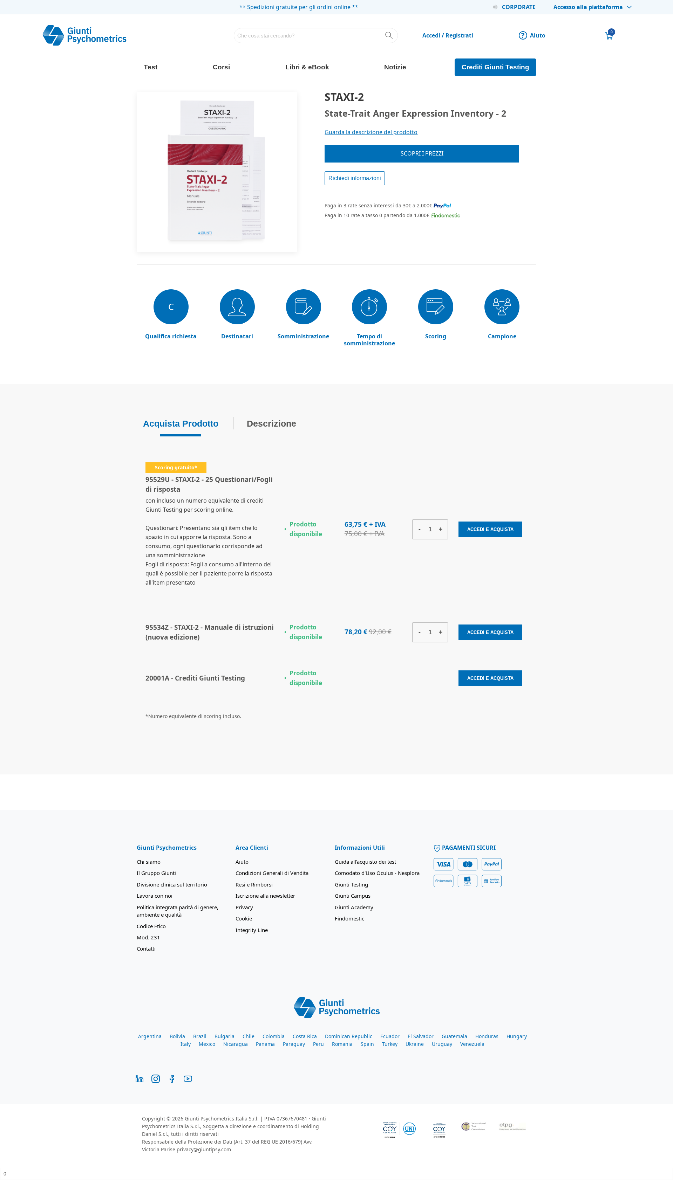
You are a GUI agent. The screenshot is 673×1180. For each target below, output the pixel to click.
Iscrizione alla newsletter (265, 895)
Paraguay (294, 1044)
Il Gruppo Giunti (156, 872)
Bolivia (177, 1036)
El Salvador (421, 1036)
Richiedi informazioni (354, 178)
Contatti (146, 948)
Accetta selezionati (554, 1113)
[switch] (245, 1166)
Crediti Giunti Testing (495, 67)
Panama (265, 1044)
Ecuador (390, 1036)
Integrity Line (252, 929)
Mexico (207, 1044)
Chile (248, 1036)
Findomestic (349, 918)
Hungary (517, 1036)
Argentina (150, 1036)
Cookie (244, 918)
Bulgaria (224, 1036)
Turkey (389, 1044)
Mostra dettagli (414, 1166)
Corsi (221, 67)
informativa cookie (192, 1135)
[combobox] (316, 35)
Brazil (199, 1036)
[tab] (181, 423)
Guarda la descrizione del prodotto (371, 132)
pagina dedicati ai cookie (402, 1143)
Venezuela (472, 1044)
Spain (367, 1044)
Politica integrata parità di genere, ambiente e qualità (177, 911)
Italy (186, 1044)
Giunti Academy (354, 907)
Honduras (486, 1036)
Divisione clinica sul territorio (172, 884)
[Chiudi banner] (614, 1086)
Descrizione (271, 421)
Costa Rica (305, 1036)
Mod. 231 (148, 937)
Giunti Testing (351, 884)
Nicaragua (235, 1044)
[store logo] (84, 35)
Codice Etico (151, 926)
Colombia (274, 1036)
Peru (318, 1044)
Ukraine (415, 1044)
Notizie (395, 67)
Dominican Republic (348, 1036)
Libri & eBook (307, 67)
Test (150, 67)
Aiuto (533, 35)
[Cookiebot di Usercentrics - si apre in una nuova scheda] (93, 1166)
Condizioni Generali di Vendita (272, 872)
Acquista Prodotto (180, 421)
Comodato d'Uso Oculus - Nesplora (377, 872)
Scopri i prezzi (422, 153)
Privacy (244, 907)
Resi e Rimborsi (254, 884)
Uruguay (442, 1044)
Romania (342, 1044)
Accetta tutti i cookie (554, 1093)
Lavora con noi (154, 895)
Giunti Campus (353, 895)
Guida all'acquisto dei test (365, 861)
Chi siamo (149, 861)
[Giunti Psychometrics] (336, 1007)
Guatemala (454, 1036)
